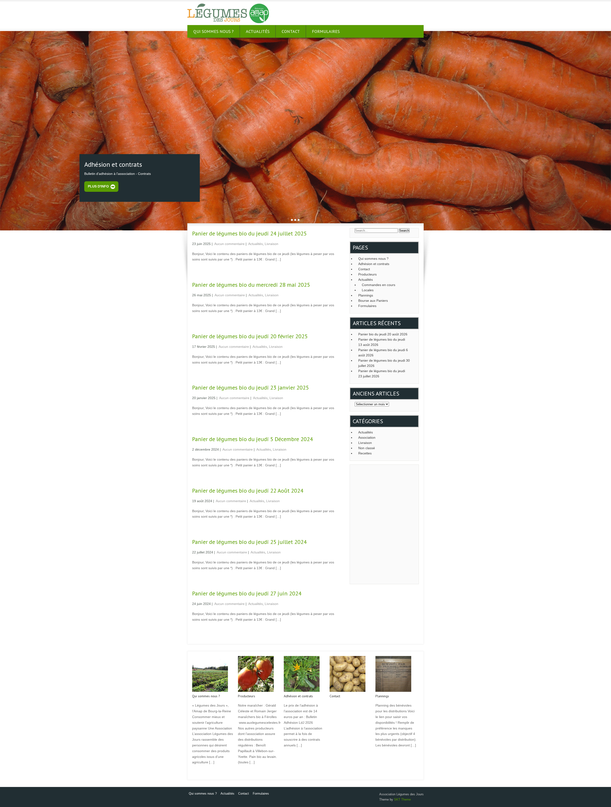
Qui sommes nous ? (213, 31)
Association (366, 437)
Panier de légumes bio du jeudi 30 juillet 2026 (384, 363)
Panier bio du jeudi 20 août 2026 (382, 334)
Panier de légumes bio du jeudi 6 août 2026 (383, 352)
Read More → (201, 269)
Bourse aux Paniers (373, 300)
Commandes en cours (378, 285)
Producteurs (367, 274)
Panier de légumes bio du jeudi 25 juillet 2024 (249, 542)
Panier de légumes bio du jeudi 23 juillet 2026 (381, 373)
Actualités (257, 31)
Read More (199, 772)
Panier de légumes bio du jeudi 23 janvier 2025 (250, 387)
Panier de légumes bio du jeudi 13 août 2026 (381, 342)
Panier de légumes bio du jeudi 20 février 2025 (250, 336)
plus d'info (98, 186)
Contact (291, 31)
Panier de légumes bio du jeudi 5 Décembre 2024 (252, 439)
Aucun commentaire (229, 244)
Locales (368, 290)
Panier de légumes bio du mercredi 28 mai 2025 (251, 284)
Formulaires (326, 31)
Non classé (366, 448)
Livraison (271, 244)
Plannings (365, 295)
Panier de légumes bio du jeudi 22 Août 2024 (247, 490)
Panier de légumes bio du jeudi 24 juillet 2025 (249, 233)
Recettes (365, 453)
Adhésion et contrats (373, 264)
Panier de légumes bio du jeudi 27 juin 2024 (246, 593)
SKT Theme (402, 799)
